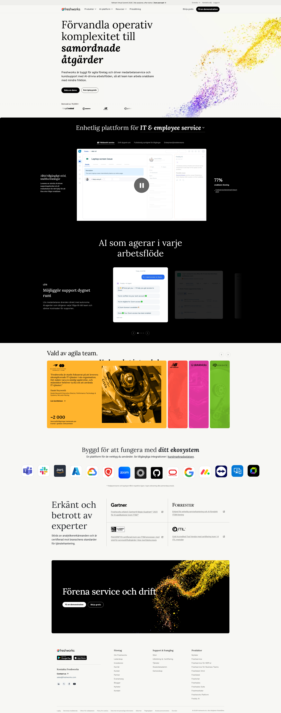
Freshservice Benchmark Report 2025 (226, 191)
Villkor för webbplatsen (87, 711)
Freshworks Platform (200, 695)
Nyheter (117, 687)
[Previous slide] (133, 333)
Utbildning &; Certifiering (163, 659)
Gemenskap (157, 671)
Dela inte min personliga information (122, 711)
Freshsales (196, 683)
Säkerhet (138, 711)
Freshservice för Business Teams (205, 667)
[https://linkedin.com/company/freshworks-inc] (58, 684)
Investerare (118, 663)
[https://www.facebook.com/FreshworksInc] (69, 684)
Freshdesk (196, 675)
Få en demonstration (208, 9)
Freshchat (196, 679)
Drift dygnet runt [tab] (124, 143)
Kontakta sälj (207, 3)
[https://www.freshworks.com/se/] (70, 9)
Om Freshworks (120, 655)
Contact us (61, 674)
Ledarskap (118, 659)
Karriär (117, 667)
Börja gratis (96, 604)
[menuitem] (196, 3)
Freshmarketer (197, 691)
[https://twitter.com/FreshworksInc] (64, 684)
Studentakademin (160, 667)
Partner (117, 675)
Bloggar (117, 683)
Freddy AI (196, 698)
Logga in (216, 3)
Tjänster (156, 663)
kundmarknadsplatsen (181, 456)
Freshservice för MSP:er (201, 663)
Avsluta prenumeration (162, 711)
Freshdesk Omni (198, 671)
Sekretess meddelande (70, 711)
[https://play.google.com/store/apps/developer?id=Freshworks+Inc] (64, 658)
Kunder (117, 671)
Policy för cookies (102, 711)
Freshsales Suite (198, 687)
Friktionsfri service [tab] (107, 143)
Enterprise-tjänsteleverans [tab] (174, 143)
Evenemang (119, 679)
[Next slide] (148, 333)
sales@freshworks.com (66, 677)
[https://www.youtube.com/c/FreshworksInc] (74, 684)
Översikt (174, 711)
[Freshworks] (79, 650)
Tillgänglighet (148, 711)
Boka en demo (70, 90)
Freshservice (197, 659)
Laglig (59, 711)
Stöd (155, 655)
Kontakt (117, 691)
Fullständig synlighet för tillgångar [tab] (147, 143)
